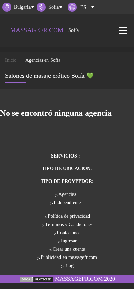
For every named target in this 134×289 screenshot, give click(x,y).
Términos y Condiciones (68, 224)
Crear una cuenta (69, 249)
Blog (69, 265)
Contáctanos (68, 232)
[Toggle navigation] (123, 30)
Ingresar (69, 240)
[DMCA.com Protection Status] (36, 279)
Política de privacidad (69, 216)
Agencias (67, 194)
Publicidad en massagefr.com (69, 257)
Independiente (67, 202)
